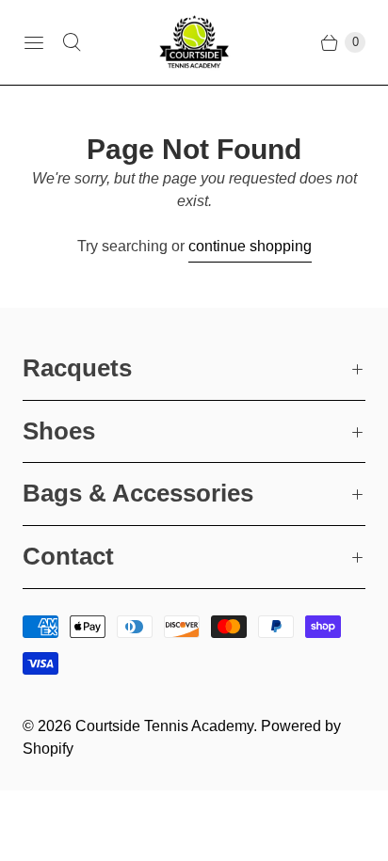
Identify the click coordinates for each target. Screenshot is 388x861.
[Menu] (34, 42)
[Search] (71, 42)
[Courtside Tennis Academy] (194, 42)
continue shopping (250, 246)
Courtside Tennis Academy (164, 726)
